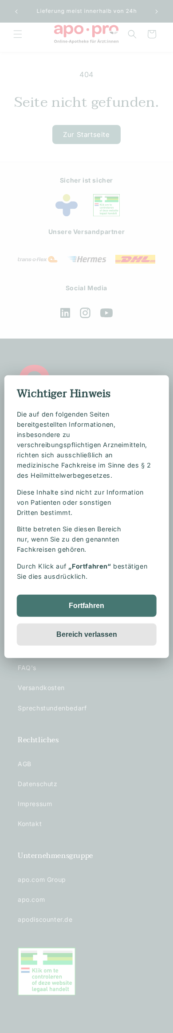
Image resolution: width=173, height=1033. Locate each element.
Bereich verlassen (86, 634)
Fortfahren (86, 605)
